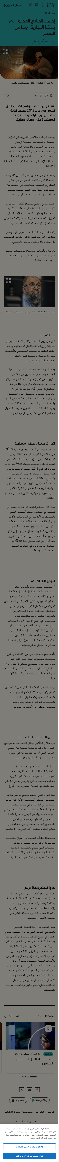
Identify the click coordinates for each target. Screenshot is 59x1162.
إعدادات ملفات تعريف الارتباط (29, 1146)
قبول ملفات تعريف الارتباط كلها (29, 1155)
